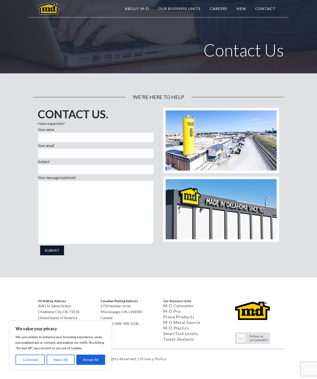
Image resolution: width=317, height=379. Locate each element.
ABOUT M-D (137, 8)
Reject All (61, 360)
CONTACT (265, 8)
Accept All (90, 360)
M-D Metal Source (182, 322)
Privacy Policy (153, 358)
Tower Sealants (178, 339)
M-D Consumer (178, 305)
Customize (30, 360)
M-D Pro (172, 311)
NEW (241, 8)
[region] (60, 345)
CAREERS (218, 8)
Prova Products (178, 316)
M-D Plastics (176, 327)
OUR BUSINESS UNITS (179, 8)
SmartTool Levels (180, 333)
